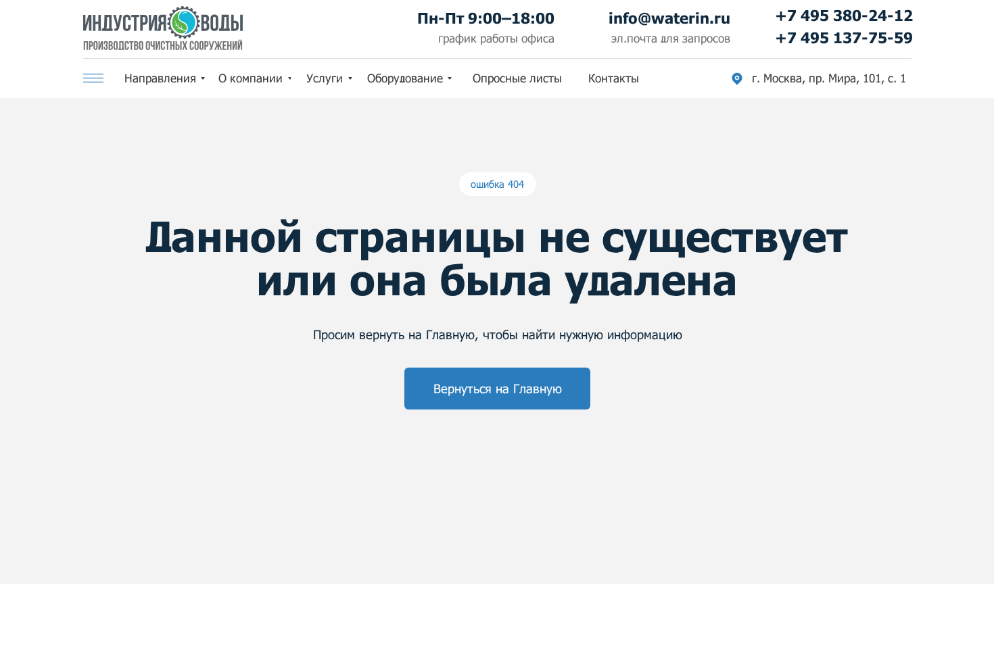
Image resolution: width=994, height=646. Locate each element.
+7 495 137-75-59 (844, 37)
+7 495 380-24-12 (844, 15)
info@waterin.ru (669, 18)
